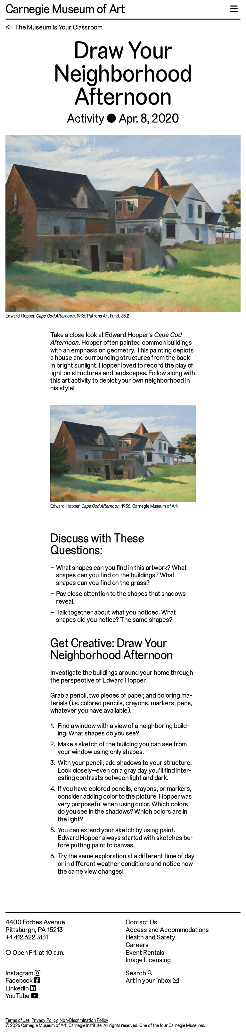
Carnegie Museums (186, 1025)
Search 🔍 (139, 973)
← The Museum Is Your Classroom (53, 27)
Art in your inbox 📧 (152, 980)
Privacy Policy (44, 1020)
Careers (137, 944)
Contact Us (141, 922)
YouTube (18, 996)
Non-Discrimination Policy (84, 1020)
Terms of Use (17, 1020)
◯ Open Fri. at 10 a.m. (34, 952)
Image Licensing (148, 959)
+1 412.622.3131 (26, 937)
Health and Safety (150, 937)
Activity (85, 118)
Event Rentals (145, 952)
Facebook (19, 980)
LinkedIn (17, 988)
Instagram (20, 973)
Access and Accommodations (167, 929)
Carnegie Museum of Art (65, 9)
